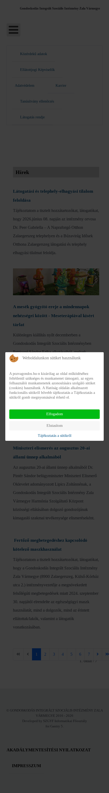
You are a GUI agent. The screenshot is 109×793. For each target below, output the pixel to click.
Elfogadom (54, 414)
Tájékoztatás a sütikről (54, 436)
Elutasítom (55, 426)
